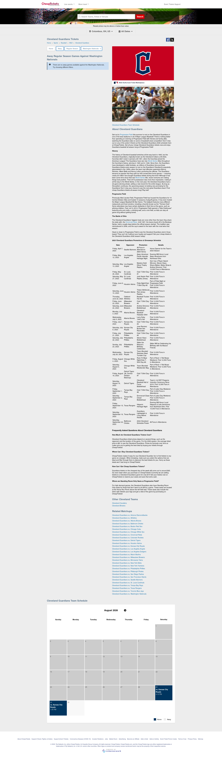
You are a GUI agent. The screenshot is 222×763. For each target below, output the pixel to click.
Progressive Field (126, 134)
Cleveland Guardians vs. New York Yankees (128, 565)
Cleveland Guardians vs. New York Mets (127, 563)
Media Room (113, 739)
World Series (152, 161)
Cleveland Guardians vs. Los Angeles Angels (128, 549)
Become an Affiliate (133, 739)
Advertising (122, 739)
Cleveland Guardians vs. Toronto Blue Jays (128, 591)
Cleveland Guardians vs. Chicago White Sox (128, 532)
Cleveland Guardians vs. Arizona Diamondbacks (129, 515)
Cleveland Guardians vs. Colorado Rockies (127, 537)
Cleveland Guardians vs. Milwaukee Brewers (128, 557)
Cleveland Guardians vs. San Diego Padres (128, 574)
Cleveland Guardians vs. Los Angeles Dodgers (129, 551)
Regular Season (72, 48)
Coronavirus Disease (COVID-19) (80, 739)
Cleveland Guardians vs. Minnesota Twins (127, 560)
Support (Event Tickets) (61, 739)
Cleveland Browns (118, 506)
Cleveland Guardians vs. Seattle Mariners (127, 580)
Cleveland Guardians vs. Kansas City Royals (128, 546)
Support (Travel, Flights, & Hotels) (42, 739)
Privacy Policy (192, 739)
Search (140, 16)
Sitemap (200, 739)
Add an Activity (154, 739)
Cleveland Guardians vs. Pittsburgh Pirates (127, 571)
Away (60, 48)
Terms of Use (182, 739)
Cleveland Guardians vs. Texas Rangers (127, 588)
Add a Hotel (144, 739)
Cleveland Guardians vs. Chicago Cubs (126, 529)
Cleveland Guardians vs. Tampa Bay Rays (127, 585)
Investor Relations (97, 739)
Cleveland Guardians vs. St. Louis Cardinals (128, 582)
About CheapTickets (23, 739)
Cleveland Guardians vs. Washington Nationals (129, 594)
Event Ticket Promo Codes (168, 739)
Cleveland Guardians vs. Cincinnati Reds (127, 535)
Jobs (106, 739)
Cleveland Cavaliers (119, 503)
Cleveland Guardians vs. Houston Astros (127, 543)
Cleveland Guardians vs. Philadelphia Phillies (128, 568)
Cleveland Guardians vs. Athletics (124, 518)
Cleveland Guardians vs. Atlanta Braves (126, 520)
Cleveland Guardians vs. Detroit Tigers (126, 540)
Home (51, 48)
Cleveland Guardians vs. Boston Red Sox (127, 526)
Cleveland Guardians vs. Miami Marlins (126, 554)
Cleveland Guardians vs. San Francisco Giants (129, 577)
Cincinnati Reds (131, 222)
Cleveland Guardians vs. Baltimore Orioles (127, 523)
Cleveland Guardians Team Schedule (125, 125)
